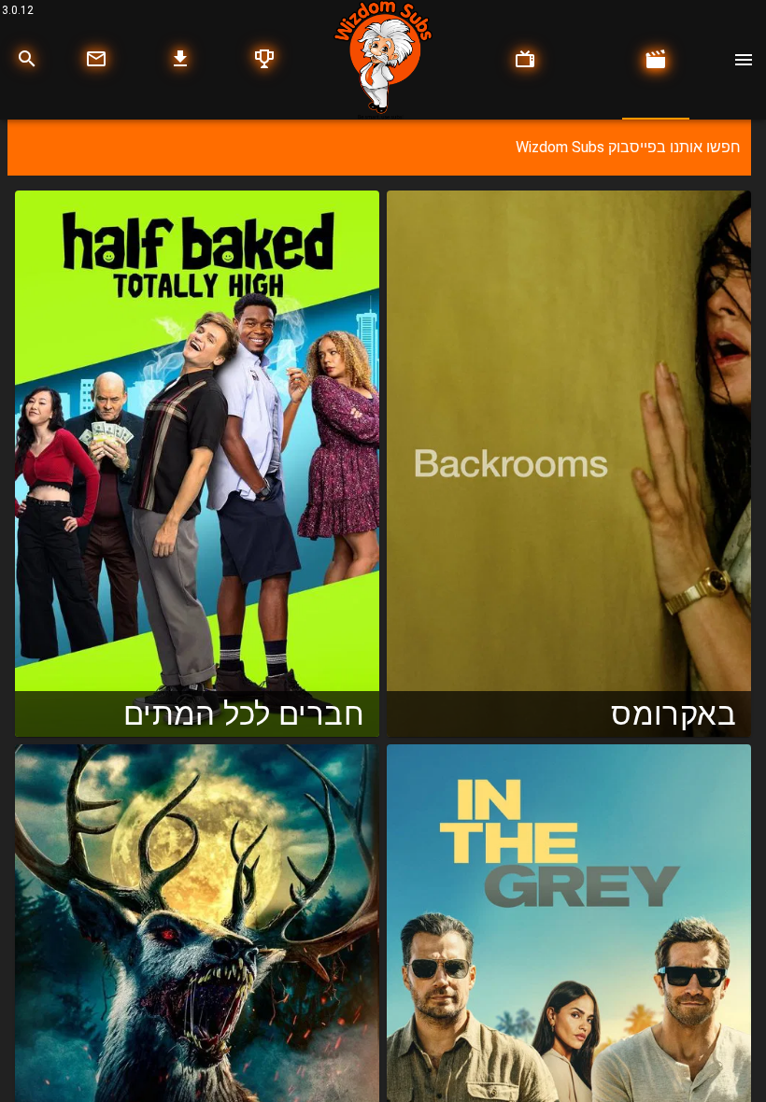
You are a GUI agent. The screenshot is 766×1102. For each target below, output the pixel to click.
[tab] (655, 60)
